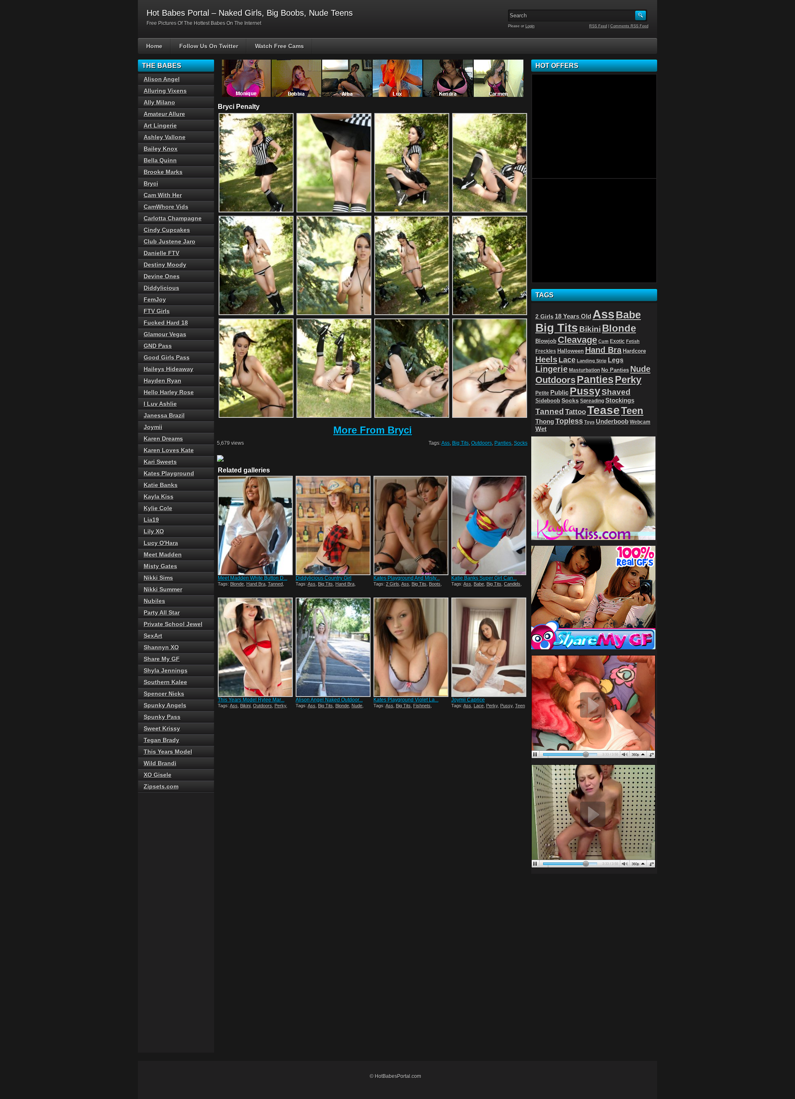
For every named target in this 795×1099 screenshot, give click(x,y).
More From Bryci (372, 430)
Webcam (640, 422)
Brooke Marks (163, 172)
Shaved (616, 392)
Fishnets (422, 705)
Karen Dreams (163, 438)
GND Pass (158, 345)
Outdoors (481, 443)
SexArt (153, 635)
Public (559, 392)
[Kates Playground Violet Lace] (411, 647)
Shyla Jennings (166, 670)
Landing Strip (592, 360)
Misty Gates (160, 566)
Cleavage (577, 340)
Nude (357, 705)
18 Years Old (573, 316)
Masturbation (584, 370)
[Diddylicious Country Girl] (334, 525)
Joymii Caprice (468, 700)
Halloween (570, 351)
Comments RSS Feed (629, 26)
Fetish (633, 341)
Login (530, 26)
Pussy (506, 705)
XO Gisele (157, 774)
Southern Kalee (165, 682)
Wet (541, 429)
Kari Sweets (160, 461)
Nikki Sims (158, 577)
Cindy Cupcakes (167, 230)
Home (154, 46)
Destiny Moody (165, 264)
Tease (603, 410)
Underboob (612, 421)
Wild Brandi (160, 763)
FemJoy (155, 299)
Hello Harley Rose (169, 392)
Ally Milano (159, 102)
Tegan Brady (161, 740)
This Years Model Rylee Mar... (251, 700)
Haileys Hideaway (168, 369)
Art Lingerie (160, 125)
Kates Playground (169, 473)
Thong (544, 421)
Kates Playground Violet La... (405, 700)
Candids (512, 583)
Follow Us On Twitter (208, 46)
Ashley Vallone (165, 137)
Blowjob (545, 341)
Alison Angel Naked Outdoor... (329, 700)
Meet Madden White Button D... (252, 578)
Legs (616, 360)
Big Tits (460, 443)
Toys (589, 421)
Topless (569, 421)
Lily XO (154, 531)
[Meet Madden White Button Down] (256, 525)
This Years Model (168, 751)
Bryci (151, 183)
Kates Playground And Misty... (406, 578)
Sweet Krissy (162, 728)
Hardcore (634, 351)
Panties (502, 443)
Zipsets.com (161, 786)
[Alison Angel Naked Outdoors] (334, 647)
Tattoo (575, 411)
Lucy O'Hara (161, 543)
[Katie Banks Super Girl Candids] (489, 525)
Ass (445, 443)
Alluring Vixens (165, 90)
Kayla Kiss (158, 496)
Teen (520, 705)
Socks (521, 443)
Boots (435, 583)
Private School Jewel (173, 624)
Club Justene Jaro (169, 241)
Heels (546, 359)
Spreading (592, 401)
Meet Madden (163, 554)
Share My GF (162, 659)
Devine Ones (162, 276)
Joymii (153, 427)
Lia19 (151, 519)
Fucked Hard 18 (166, 322)
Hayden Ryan (162, 380)
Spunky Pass (162, 716)
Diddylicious (161, 287)
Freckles (545, 351)
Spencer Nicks (164, 693)
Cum (603, 341)
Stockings (619, 400)
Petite (542, 393)
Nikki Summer (163, 589)
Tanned (275, 583)
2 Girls (392, 583)
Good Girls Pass (167, 357)
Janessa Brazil (164, 415)
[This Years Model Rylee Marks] (256, 647)
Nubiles (154, 601)
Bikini (245, 705)
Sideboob (547, 401)
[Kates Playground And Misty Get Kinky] (411, 525)
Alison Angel (162, 79)
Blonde (237, 583)
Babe (479, 583)
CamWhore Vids (166, 206)
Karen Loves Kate (169, 450)
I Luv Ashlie (160, 403)
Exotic (617, 341)
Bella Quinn (160, 160)
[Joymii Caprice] (489, 647)
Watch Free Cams (279, 46)
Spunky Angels (165, 705)
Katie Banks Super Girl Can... (484, 578)
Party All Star (162, 612)
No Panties (615, 370)
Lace (479, 705)
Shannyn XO (161, 647)
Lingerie (551, 369)
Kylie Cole (158, 508)
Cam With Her (163, 195)
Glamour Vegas (165, 334)
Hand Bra (255, 583)
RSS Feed (598, 26)
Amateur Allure (164, 114)
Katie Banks (161, 485)
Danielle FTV (161, 253)
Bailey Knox (161, 148)
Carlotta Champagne (173, 218)
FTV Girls (157, 311)
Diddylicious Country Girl (324, 578)
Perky (280, 705)
